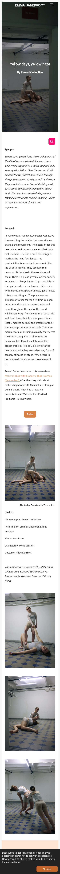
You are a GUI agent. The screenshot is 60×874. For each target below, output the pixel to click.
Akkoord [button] (47, 868)
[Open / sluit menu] (51, 5)
